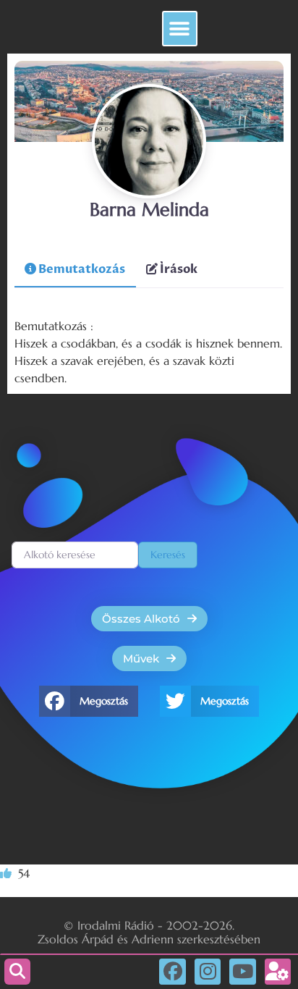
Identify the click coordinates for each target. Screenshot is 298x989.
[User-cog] (278, 972)
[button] (179, 28)
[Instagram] (208, 972)
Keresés (167, 554)
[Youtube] (242, 972)
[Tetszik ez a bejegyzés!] (7, 874)
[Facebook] (172, 972)
